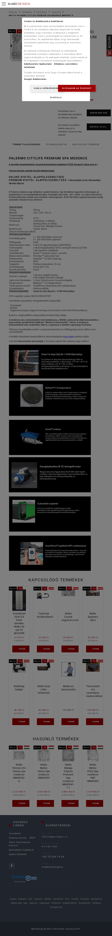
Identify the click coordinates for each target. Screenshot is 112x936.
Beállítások (56, 97)
